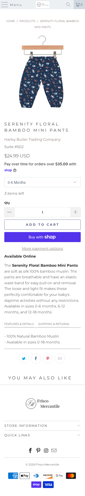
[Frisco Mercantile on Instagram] (46, 451)
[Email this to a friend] (60, 358)
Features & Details (19, 324)
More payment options (42, 248)
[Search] (68, 4)
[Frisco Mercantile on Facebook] (30, 451)
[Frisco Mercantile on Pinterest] (38, 451)
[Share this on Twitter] (24, 358)
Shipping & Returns (53, 324)
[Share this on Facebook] (36, 358)
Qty (7, 203)
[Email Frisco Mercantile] (54, 451)
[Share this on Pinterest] (48, 358)
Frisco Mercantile (47, 464)
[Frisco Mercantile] (42, 4)
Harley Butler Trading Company (32, 139)
